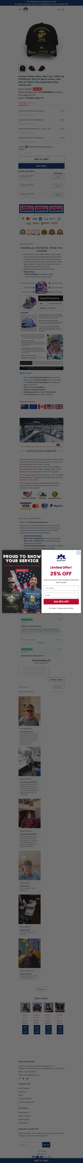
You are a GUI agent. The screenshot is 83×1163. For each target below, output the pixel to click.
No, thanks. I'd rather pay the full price (61, 608)
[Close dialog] (78, 552)
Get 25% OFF (61, 601)
